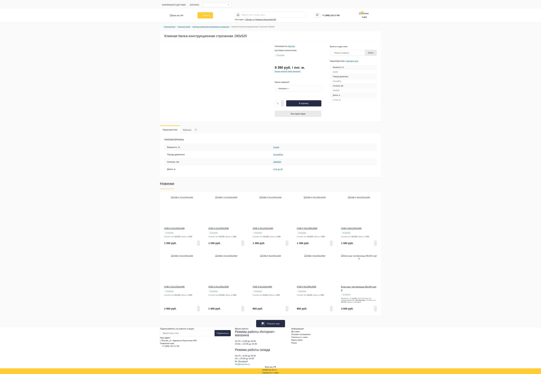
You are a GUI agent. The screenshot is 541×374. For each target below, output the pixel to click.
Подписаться (223, 333)
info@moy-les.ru (242, 364)
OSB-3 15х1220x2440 (263, 228)
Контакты (194, 5)
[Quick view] (200, 196)
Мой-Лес (291, 46)
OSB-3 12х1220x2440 (174, 228)
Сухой (276, 147)
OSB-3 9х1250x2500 (306, 287)
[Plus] (282, 101)
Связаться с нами (299, 337)
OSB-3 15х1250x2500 (307, 228)
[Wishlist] (200, 201)
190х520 (277, 162)
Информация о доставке (174, 5)
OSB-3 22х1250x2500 (218, 287)
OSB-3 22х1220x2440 (174, 287)
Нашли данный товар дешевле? (288, 71)
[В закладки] (365, 36)
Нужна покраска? (282, 82)
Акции (294, 343)
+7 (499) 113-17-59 (331, 15)
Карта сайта (296, 340)
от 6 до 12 (278, 169)
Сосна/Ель (278, 154)
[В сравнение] (374, 36)
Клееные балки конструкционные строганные (211, 27)
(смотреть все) (352, 61)
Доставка (295, 331)
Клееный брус (170, 27)
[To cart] (198, 243)
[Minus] (282, 105)
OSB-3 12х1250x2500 (218, 228)
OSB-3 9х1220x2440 (262, 287)
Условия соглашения (301, 334)
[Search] (238, 15)
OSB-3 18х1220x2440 (351, 228)
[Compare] (200, 207)
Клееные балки (184, 27)
